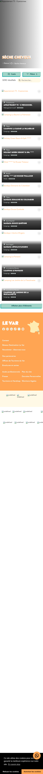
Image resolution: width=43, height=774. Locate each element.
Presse (5, 376)
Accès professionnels (11, 371)
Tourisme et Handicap (11, 381)
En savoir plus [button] (14, 764)
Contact (5, 340)
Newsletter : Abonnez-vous (13, 349)
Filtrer (33, 74)
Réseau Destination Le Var (13, 345)
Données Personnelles (31, 376)
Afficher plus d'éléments (21, 306)
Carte (13, 74)
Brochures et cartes (10, 365)
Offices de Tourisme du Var (13, 360)
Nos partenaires (9, 356)
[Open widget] (37, 756)
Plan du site (27, 371)
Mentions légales (29, 381)
